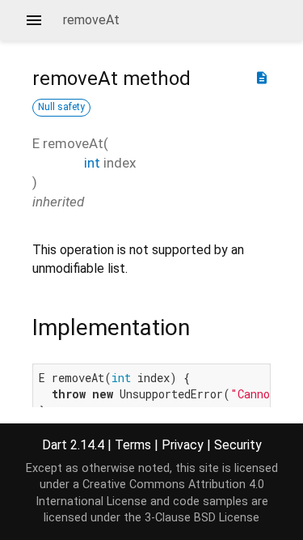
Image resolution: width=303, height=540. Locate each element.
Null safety (61, 107)
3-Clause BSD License (202, 518)
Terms (133, 445)
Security (238, 445)
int (92, 163)
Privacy (183, 445)
